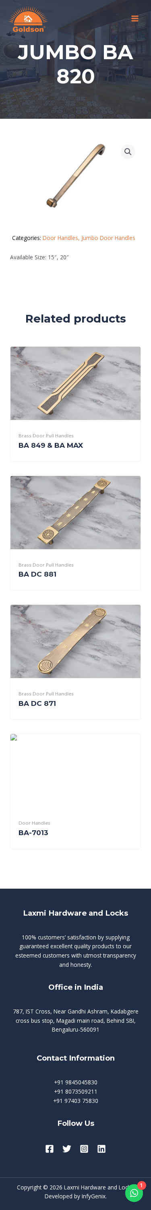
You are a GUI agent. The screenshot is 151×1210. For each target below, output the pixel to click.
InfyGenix (93, 1196)
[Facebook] (49, 1148)
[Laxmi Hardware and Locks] (28, 19)
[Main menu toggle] (135, 19)
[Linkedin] (101, 1148)
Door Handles (60, 238)
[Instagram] (84, 1148)
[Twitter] (66, 1148)
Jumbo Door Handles (108, 238)
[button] (128, 152)
